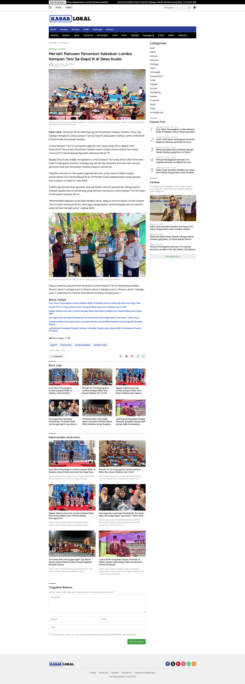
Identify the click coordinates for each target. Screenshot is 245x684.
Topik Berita (69, 64)
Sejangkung (148, 35)
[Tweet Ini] (126, 356)
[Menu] (51, 7)
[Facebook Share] (121, 356)
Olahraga (97, 29)
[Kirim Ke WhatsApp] (143, 356)
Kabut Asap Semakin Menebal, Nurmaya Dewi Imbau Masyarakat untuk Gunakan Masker (175, 171)
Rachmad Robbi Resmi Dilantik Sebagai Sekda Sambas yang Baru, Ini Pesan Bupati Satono (122, 2)
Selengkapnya (172, 256)
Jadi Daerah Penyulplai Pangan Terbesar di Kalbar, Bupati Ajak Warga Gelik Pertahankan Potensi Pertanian (95, 329)
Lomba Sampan (82, 345)
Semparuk (88, 35)
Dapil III (53, 345)
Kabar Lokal (59, 64)
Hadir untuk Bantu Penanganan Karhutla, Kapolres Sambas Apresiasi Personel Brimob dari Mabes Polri (175, 140)
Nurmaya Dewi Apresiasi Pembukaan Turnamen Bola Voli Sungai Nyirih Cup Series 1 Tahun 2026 (94, 317)
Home (58, 7)
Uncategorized (156, 112)
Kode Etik (103, 673)
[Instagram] (183, 664)
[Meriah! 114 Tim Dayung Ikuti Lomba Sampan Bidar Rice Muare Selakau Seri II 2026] (97, 376)
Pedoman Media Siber (145, 673)
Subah (161, 35)
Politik (86, 29)
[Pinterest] (178, 664)
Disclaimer (127, 673)
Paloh (124, 35)
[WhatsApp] (188, 664)
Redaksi (115, 673)
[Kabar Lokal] (70, 18)
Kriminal (75, 29)
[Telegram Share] (138, 356)
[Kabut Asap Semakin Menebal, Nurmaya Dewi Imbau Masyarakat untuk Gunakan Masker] (173, 208)
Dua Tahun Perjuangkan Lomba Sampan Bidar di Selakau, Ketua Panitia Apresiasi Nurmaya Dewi (95, 303)
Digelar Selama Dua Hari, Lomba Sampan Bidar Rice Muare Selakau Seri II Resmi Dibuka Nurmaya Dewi (95, 312)
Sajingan (135, 35)
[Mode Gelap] (194, 7)
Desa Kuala (66, 345)
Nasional (183, 35)
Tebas (76, 35)
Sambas (64, 29)
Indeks (69, 7)
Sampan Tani (100, 345)
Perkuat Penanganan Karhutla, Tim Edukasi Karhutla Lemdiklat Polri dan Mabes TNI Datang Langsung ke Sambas (175, 161)
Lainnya (109, 29)
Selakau (66, 35)
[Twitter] (173, 664)
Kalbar (171, 35)
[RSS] (194, 664)
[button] (189, 7)
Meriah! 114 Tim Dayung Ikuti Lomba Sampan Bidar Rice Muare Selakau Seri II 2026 (87, 307)
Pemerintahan (156, 76)
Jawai (115, 35)
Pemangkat (102, 35)
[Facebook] (167, 664)
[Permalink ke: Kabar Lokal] (51, 65)
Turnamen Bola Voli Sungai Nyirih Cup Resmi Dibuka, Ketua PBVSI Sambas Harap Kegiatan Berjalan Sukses (95, 323)
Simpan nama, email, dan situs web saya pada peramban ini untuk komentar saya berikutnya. (94, 634)
